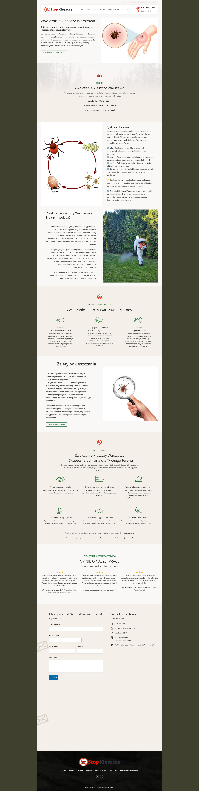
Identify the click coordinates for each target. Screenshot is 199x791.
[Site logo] (58, 9)
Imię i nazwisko (55, 624)
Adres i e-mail (54, 635)
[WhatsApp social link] (42, 2)
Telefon (80, 646)
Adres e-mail (54, 646)
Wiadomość (53, 657)
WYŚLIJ (54, 677)
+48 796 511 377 (148, 7)
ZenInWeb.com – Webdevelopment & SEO (99, 787)
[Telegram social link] (45, 2)
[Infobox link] (60, 331)
